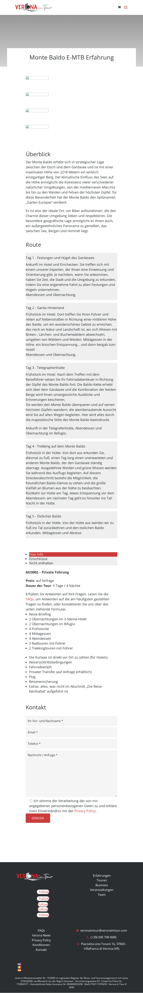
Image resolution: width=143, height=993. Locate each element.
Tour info (36, 554)
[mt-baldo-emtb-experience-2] (37, 78)
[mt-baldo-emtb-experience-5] (37, 127)
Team (102, 895)
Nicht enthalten (41, 563)
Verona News (41, 935)
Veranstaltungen (101, 890)
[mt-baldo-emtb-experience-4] (37, 111)
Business (102, 885)
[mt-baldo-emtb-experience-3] (37, 95)
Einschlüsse (38, 558)
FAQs (30, 599)
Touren (102, 880)
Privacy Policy (85, 811)
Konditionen (41, 945)
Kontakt (41, 950)
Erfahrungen (102, 876)
